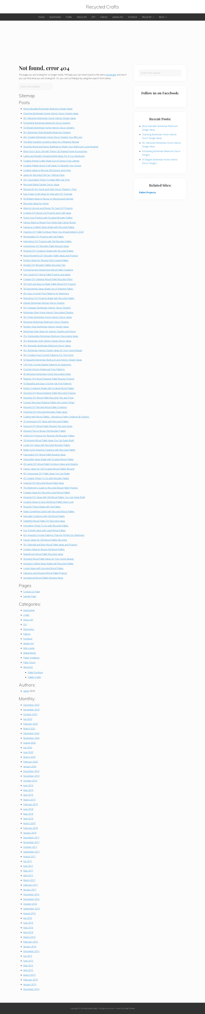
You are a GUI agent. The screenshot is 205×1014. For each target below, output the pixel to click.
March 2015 (29, 975)
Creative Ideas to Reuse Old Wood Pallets (44, 549)
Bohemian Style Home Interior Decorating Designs (48, 312)
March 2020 (29, 757)
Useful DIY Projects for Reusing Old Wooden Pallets (48, 435)
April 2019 (28, 794)
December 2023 (31, 704)
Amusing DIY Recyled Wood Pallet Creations (45, 407)
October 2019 (30, 780)
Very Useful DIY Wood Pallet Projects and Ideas (46, 274)
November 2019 (31, 776)
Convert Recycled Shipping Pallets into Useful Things (48, 402)
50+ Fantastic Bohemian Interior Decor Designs (47, 307)
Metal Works (29, 652)
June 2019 (28, 785)
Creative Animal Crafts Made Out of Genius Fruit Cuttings (51, 160)
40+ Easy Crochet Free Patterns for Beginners (46, 293)
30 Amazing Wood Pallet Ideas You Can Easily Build (48, 440)
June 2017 (28, 866)
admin (26, 690)
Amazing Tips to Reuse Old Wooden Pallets (44, 430)
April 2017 (28, 875)
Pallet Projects (147, 192)
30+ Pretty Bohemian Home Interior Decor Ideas (47, 317)
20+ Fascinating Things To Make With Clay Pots (46, 179)
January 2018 (29, 832)
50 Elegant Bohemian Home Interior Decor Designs (48, 127)
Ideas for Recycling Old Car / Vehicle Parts (44, 175)
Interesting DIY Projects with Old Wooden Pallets (47, 241)
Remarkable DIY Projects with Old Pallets (43, 236)
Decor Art (28, 619)
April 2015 (28, 970)
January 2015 (29, 984)
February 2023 (30, 723)
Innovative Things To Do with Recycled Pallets (45, 525)
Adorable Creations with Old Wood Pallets (44, 516)
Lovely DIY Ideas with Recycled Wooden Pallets (46, 445)
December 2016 (31, 894)
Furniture (27, 638)
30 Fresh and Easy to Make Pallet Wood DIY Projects (49, 284)
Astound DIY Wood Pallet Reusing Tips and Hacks (47, 426)
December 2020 (31, 733)
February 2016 (30, 941)
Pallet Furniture (35, 672)
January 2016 (29, 946)
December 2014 (31, 989)
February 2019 (30, 804)
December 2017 (31, 837)
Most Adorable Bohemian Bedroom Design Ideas (48, 108)
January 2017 (29, 889)
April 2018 (28, 818)
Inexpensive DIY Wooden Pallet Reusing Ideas (46, 246)
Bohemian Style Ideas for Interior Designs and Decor (49, 331)
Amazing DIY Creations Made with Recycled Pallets (48, 250)
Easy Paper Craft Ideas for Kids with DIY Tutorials (47, 194)
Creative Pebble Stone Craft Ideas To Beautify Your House (52, 165)
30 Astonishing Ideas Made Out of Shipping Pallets (48, 288)
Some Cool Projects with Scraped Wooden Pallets (48, 217)
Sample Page (29, 596)
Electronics (28, 629)
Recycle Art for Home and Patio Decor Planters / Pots (50, 189)
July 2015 (27, 956)
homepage (111, 74)
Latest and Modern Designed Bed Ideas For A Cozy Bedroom (54, 156)
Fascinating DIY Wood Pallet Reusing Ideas (44, 454)
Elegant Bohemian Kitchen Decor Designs (44, 303)
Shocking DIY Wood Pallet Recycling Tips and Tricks (48, 397)
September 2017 (31, 851)
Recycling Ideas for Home (36, 203)
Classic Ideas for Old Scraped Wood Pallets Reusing (48, 468)
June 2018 (28, 809)
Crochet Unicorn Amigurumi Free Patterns (44, 369)
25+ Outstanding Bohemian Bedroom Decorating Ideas (50, 336)
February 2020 (30, 761)
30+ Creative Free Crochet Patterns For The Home (48, 355)
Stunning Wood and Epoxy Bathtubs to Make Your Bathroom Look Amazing (60, 146)
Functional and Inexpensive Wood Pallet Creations (48, 269)
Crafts (26, 615)
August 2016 (29, 913)
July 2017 (27, 861)
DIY (25, 624)
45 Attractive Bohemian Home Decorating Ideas (47, 374)
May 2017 (28, 870)
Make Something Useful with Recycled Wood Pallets (48, 511)
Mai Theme (130, 1008)
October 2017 (30, 847)
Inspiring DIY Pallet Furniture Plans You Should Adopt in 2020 (53, 231)
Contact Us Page (31, 591)
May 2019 (28, 790)
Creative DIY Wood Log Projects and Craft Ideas (47, 212)
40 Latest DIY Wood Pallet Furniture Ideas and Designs (50, 464)
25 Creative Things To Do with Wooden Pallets (46, 478)
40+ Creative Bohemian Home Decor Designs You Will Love (52, 137)
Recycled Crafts (102, 6)
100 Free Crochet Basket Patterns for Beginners (47, 364)
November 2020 (31, 738)
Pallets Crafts (34, 677)
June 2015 (28, 960)
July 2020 (27, 747)
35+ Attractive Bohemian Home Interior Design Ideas (49, 118)
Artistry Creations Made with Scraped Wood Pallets (48, 388)
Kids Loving (28, 648)
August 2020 (29, 742)
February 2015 (30, 979)
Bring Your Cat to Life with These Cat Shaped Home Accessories (55, 151)
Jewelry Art (28, 643)
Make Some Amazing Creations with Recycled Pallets (49, 449)
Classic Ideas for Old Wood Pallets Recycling (45, 539)
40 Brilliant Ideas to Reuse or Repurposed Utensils (48, 198)
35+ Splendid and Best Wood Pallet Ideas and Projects (50, 544)
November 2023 (31, 709)
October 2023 (30, 714)
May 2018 (28, 813)
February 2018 (30, 828)
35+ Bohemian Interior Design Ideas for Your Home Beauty (52, 350)
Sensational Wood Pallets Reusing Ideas (43, 577)
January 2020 (29, 766)
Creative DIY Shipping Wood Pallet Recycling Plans (48, 279)
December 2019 (31, 771)
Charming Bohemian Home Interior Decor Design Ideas (50, 113)
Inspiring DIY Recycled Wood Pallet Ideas (43, 483)
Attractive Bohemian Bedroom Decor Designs (46, 321)
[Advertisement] (102, 40)
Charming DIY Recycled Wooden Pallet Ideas (45, 411)
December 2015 (31, 951)
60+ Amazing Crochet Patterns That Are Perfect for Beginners (54, 535)
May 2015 (28, 965)
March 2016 (29, 937)
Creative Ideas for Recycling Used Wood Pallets (46, 492)
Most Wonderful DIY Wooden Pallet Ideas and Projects (50, 255)
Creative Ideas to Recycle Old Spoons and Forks (47, 170)
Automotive (29, 610)
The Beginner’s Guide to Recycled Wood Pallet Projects (50, 487)
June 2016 (28, 922)
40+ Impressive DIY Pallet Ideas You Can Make (46, 473)
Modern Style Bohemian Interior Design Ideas (46, 326)
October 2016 (30, 903)
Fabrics (27, 633)
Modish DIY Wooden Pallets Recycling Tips (44, 265)
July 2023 (27, 719)
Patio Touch (29, 662)
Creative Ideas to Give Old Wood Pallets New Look (48, 502)
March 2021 (29, 728)
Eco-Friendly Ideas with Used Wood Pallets (44, 530)
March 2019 (29, 799)
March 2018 (29, 823)
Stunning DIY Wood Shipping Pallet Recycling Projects (49, 393)
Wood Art (28, 667)
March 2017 (29, 880)
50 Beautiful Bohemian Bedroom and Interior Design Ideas (52, 359)
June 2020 (28, 752)
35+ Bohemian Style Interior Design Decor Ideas (47, 340)
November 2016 (31, 899)
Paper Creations (31, 657)
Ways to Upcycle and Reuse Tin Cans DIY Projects (48, 208)
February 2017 (30, 884)
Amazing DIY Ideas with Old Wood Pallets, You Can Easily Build (54, 497)
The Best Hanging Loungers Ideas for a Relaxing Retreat (51, 141)
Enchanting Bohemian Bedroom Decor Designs (46, 122)
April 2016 (28, 932)
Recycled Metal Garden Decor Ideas (41, 184)
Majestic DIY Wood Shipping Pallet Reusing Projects (48, 378)
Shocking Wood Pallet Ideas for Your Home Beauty (48, 558)
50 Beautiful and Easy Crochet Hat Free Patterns (47, 383)
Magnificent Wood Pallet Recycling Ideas (43, 554)
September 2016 (31, 908)
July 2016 (27, 918)
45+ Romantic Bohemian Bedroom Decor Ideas (47, 345)
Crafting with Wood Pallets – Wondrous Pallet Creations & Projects (56, 416)
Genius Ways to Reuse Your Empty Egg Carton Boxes (49, 222)
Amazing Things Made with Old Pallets (42, 506)
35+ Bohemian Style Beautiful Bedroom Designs (47, 132)
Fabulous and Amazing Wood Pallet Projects (45, 573)
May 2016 (28, 927)
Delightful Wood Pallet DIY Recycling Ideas (44, 520)
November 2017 (31, 842)
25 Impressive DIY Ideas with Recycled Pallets (45, 421)
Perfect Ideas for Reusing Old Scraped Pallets (45, 260)
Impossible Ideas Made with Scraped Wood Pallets (48, 459)
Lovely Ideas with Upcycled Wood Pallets (43, 568)
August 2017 (29, 856)
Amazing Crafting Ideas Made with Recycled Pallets (48, 563)
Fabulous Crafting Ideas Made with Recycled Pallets (48, 227)
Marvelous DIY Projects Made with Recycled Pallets (48, 298)
